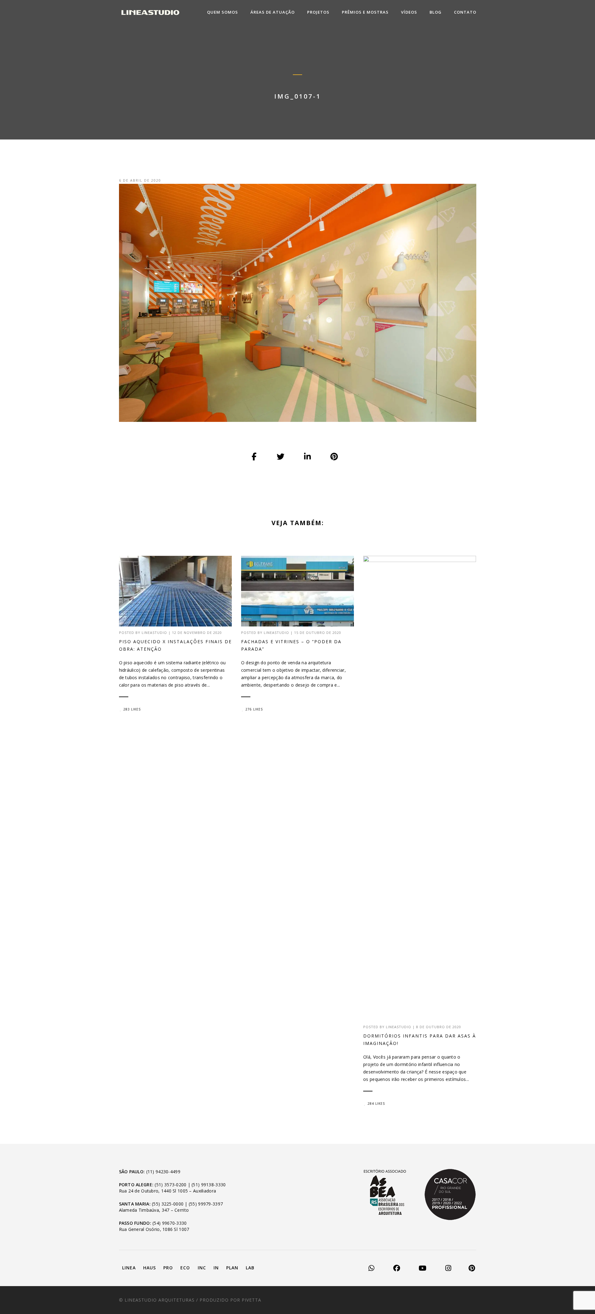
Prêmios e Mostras (365, 12)
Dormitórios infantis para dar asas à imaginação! (419, 1039)
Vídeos (409, 12)
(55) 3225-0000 (167, 1204)
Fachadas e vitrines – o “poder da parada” (291, 645)
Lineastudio (154, 632)
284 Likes (376, 1103)
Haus (149, 1268)
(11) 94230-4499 (163, 1172)
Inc (202, 1268)
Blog (436, 12)
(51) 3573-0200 (170, 1185)
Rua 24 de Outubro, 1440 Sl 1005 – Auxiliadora (167, 1191)
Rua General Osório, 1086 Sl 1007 (154, 1229)
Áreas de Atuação (272, 12)
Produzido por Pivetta (230, 1300)
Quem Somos (222, 12)
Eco (185, 1268)
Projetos (318, 12)
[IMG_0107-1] (254, 457)
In (216, 1268)
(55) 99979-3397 (206, 1204)
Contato (465, 12)
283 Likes (132, 709)
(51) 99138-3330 (209, 1185)
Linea (129, 1268)
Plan (232, 1268)
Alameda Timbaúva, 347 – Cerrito (154, 1210)
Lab (250, 1268)
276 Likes (254, 709)
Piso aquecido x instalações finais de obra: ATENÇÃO (175, 645)
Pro (168, 1268)
